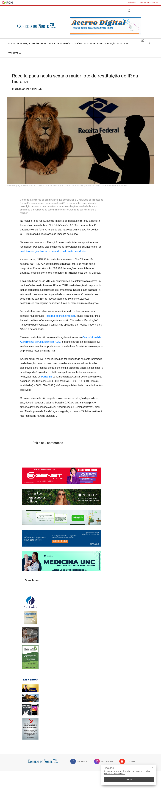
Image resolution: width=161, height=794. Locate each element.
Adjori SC (132, 2)
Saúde (78, 43)
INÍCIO (11, 43)
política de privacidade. (114, 773)
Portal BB (46, 376)
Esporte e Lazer (93, 43)
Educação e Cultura (116, 43)
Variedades (14, 52)
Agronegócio (65, 43)
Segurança (23, 43)
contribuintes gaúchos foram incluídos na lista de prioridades (53, 251)
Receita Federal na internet (59, 316)
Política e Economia (44, 43)
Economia (19, 68)
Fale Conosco (81, 777)
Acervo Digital (59, 777)
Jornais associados (149, 2)
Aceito (129, 779)
